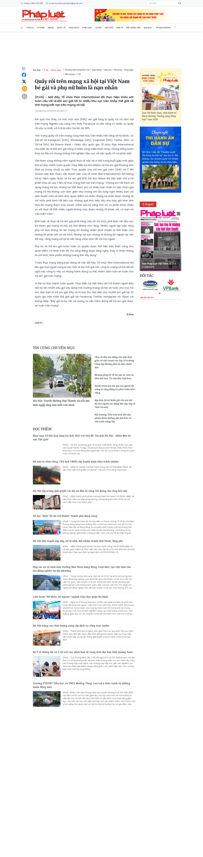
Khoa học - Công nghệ (123, 70)
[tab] (159, 293)
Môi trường (70, 74)
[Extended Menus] (175, 27)
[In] (24, 96)
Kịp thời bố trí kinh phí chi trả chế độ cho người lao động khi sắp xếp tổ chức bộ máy (115, 404)
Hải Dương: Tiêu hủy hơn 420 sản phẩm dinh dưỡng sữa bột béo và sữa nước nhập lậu (113, 418)
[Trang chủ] (22, 28)
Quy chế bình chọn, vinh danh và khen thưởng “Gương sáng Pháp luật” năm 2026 (159, 116)
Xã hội (98, 27)
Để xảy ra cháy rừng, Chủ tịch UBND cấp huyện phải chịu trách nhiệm (76, 461)
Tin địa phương (163, 27)
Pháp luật (87, 27)
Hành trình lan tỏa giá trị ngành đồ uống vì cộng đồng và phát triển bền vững (115, 389)
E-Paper (148, 204)
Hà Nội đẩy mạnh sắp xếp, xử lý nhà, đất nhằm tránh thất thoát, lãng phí (78, 541)
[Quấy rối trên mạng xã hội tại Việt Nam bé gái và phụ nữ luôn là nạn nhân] (44, 15)
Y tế (79, 74)
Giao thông (97, 70)
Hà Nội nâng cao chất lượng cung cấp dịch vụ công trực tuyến (71, 625)
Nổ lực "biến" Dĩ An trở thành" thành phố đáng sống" (65, 516)
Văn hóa (109, 27)
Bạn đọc (148, 27)
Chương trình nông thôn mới (77, 70)
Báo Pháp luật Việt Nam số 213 (159, 263)
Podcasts (74, 27)
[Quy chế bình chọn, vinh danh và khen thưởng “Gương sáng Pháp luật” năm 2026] (160, 97)
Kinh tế (119, 27)
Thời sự (30, 27)
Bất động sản (133, 27)
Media (51, 27)
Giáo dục (108, 70)
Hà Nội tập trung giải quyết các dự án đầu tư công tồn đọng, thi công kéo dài (80, 490)
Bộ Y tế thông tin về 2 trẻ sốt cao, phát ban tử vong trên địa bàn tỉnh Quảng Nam (83, 652)
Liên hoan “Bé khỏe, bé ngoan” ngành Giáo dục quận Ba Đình (70, 596)
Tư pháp (41, 27)
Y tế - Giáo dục (52, 70)
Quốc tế (61, 27)
